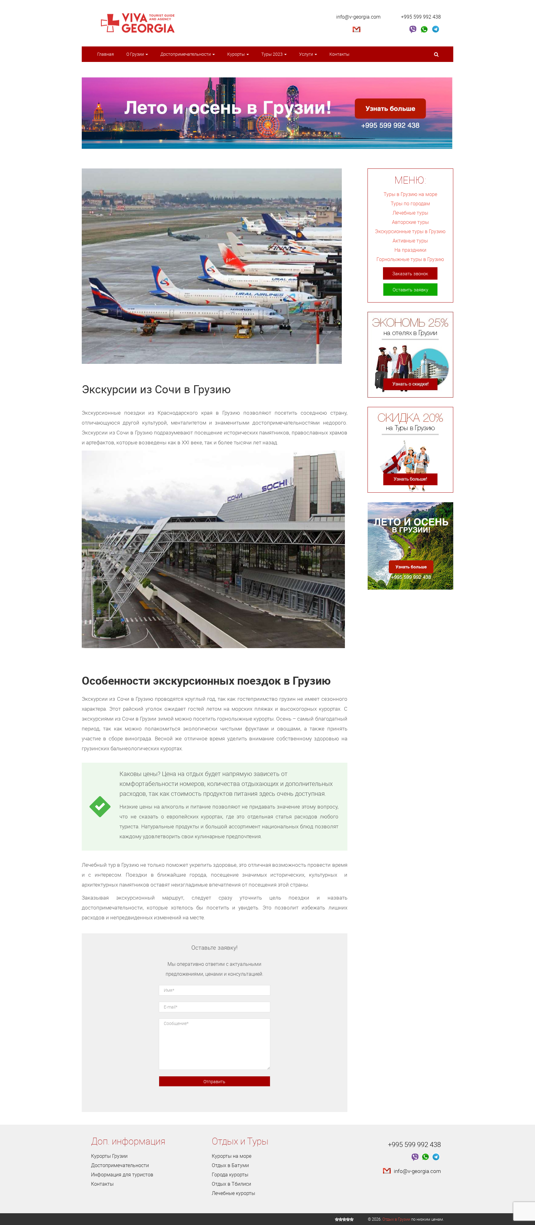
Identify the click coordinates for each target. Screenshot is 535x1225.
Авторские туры (410, 222)
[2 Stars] (340, 1219)
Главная (105, 54)
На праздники (410, 249)
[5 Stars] (352, 1219)
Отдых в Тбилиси (231, 1183)
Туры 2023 (272, 54)
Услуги (306, 54)
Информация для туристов (122, 1174)
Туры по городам (410, 203)
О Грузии (135, 54)
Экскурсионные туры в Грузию (410, 231)
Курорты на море (231, 1156)
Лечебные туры (410, 212)
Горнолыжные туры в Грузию (410, 259)
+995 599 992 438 (421, 16)
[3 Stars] (344, 1219)
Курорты (236, 54)
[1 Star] (337, 1219)
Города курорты (230, 1174)
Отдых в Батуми (230, 1165)
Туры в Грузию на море (410, 194)
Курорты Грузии (109, 1156)
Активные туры (410, 240)
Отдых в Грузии (396, 1219)
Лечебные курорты (233, 1193)
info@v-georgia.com (358, 16)
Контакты (339, 54)
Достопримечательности (186, 54)
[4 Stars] (348, 1219)
